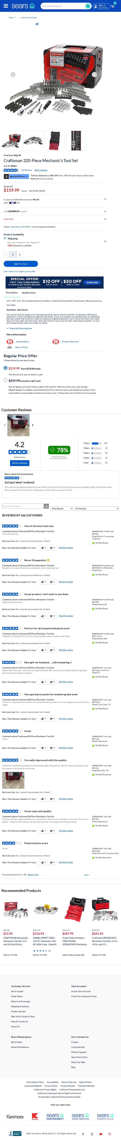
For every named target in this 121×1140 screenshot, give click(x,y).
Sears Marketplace (21, 1037)
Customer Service (20, 986)
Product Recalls (18, 1011)
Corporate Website (33, 1085)
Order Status (17, 996)
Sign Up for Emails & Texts (23, 1016)
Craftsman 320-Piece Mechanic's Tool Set (41, 160)
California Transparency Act (72, 1089)
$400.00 (95, 930)
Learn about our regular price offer (19, 271)
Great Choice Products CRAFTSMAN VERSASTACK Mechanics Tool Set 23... (74, 941)
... (17, 17)
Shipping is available (19, 245)
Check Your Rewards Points (84, 996)
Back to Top (33, 874)
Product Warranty (70, 341)
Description (12, 292)
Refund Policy (85, 1082)
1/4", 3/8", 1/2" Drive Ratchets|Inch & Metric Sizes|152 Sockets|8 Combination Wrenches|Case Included (54, 303)
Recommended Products (21, 890)
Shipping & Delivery (20, 1006)
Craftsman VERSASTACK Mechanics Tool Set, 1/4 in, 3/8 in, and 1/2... (105, 941)
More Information (16, 334)
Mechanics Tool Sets (29, 17)
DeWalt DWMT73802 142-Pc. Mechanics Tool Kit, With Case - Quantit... (45, 941)
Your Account (78, 986)
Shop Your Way (78, 1062)
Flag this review (66, 547)
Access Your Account (81, 991)
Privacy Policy (51, 1086)
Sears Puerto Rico (79, 1057)
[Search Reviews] (46, 506)
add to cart (21, 264)
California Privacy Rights (45, 1089)
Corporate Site (78, 1047)
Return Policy (21, 347)
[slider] (40, 949)
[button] (13, 780)
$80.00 (6, 930)
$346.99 (66, 930)
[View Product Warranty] (55, 341)
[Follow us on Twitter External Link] (92, 1134)
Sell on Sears (16, 1042)
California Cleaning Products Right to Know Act (59, 1093)
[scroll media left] (4, 425)
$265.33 (97, 933)
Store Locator (17, 991)
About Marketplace (20, 1047)
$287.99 (67, 933)
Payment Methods (86, 1086)
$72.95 (8, 933)
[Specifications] (9, 341)
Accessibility (53, 1082)
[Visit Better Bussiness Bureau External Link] (14, 1133)
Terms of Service (68, 1082)
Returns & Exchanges (20, 1001)
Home (11, 17)
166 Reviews (26, 170)
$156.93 (38, 933)
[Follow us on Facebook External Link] (83, 1134)
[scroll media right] (32, 425)
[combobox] (66, 6)
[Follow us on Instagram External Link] (110, 1134)
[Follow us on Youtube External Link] (101, 1134)
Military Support (78, 1052)
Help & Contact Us (19, 1021)
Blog (73, 1067)
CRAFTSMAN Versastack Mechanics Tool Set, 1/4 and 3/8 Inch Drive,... (15, 941)
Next (87, 875)
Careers (75, 1042)
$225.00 (36, 930)
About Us (15, 1026)
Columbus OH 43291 (20, 226)
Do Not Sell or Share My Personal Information (59, 1097)
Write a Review (40, 170)
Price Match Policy (35, 1082)
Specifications (29, 292)
